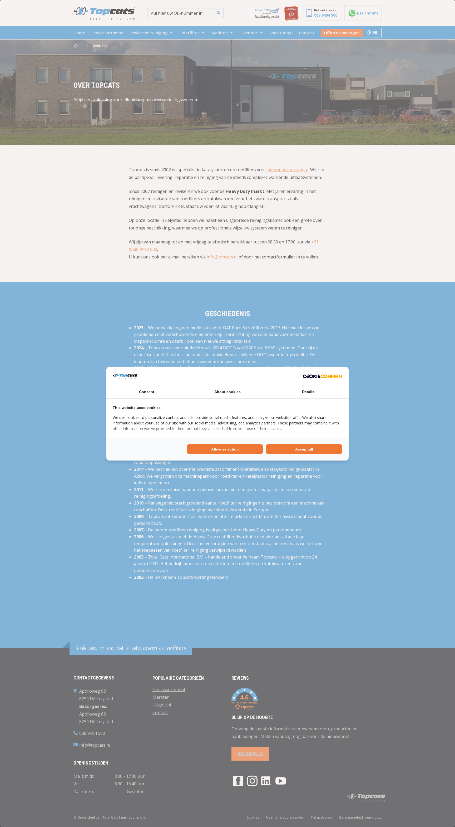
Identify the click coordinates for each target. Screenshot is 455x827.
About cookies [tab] (227, 392)
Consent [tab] (146, 392)
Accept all (304, 449)
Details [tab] (308, 392)
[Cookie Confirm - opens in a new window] (322, 376)
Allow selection (225, 449)
